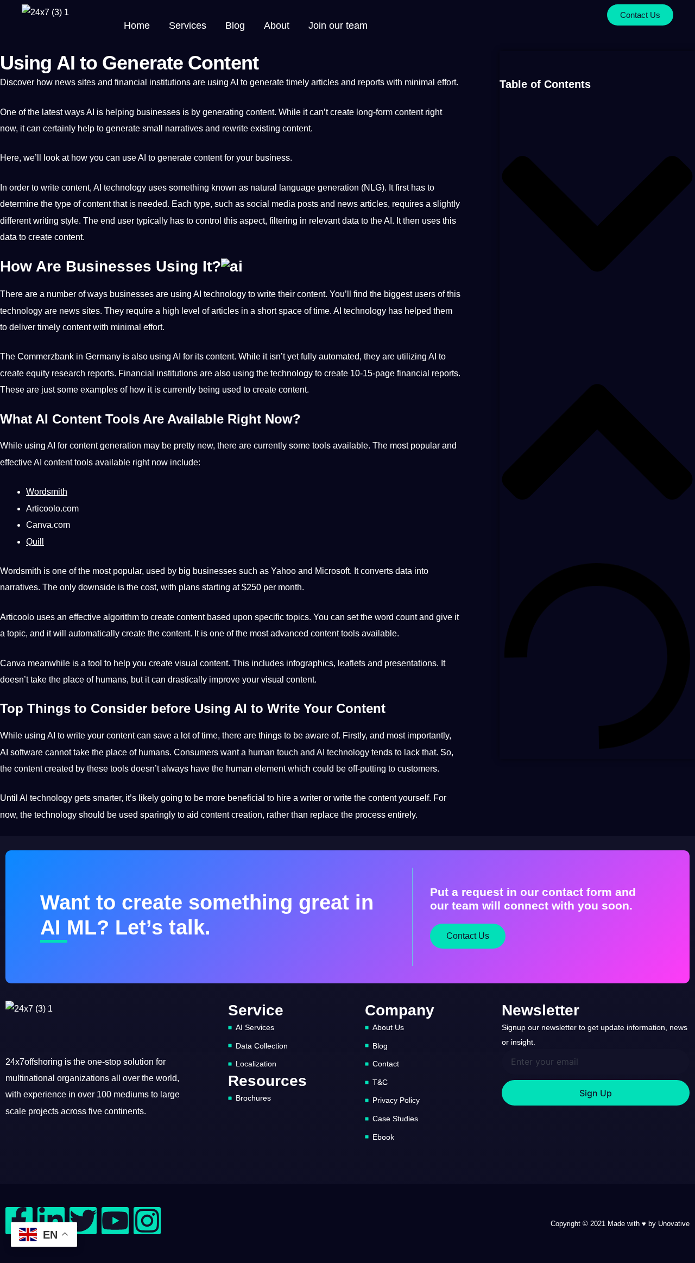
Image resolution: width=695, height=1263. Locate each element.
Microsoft (332, 571)
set (352, 617)
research (68, 373)
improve (224, 679)
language (297, 187)
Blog (235, 25)
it (305, 112)
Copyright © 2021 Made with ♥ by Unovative (620, 1224)
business (272, 157)
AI (234, 82)
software (26, 752)
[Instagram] (147, 1220)
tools (321, 445)
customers (417, 768)
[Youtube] (115, 1220)
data (350, 220)
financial (131, 82)
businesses (158, 112)
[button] (597, 216)
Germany (103, 356)
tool (95, 663)
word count (396, 617)
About (276, 25)
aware (317, 735)
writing (46, 220)
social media (271, 204)
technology (125, 187)
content (260, 112)
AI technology (219, 294)
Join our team (338, 25)
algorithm (121, 617)
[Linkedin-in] (51, 1220)
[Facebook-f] (19, 1220)
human (261, 752)
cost (148, 587)
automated (339, 356)
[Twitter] (83, 1220)
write (50, 187)
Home (137, 25)
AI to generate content (180, 157)
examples (99, 389)
